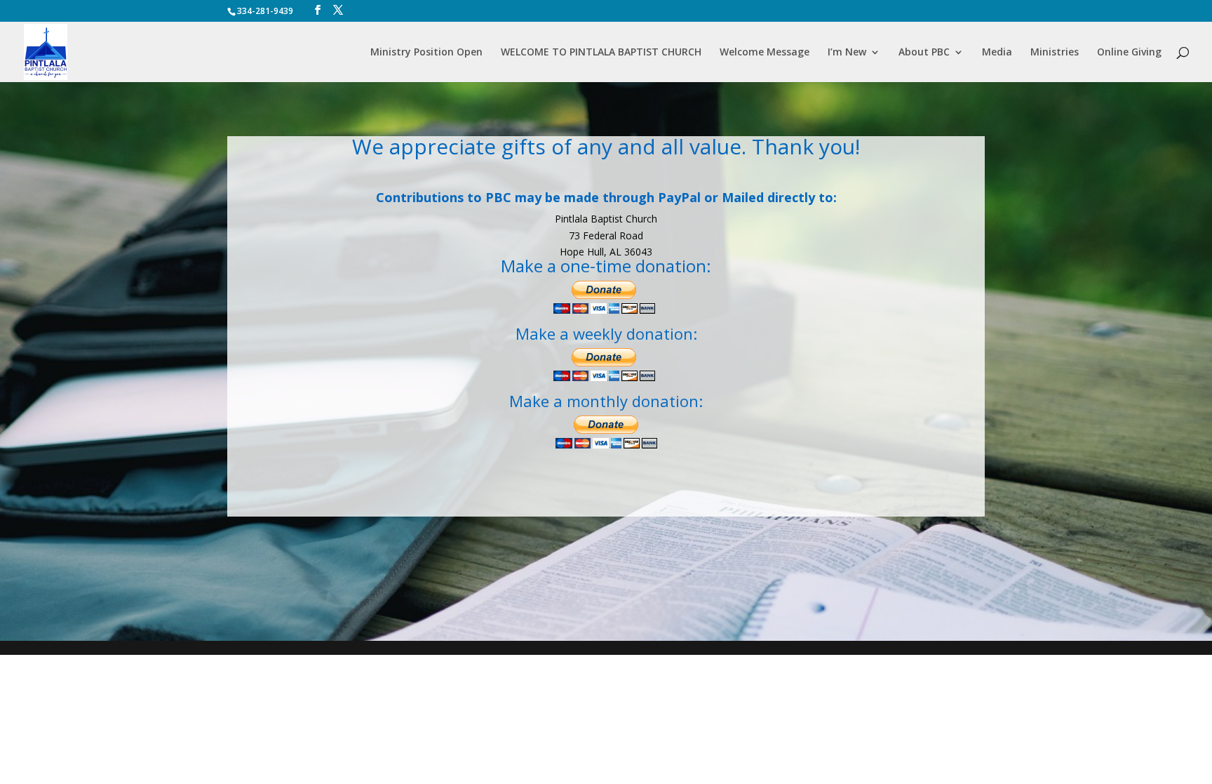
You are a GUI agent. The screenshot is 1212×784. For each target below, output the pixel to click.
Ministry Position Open (426, 52)
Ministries (1054, 52)
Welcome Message (764, 52)
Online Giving (1129, 52)
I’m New (847, 52)
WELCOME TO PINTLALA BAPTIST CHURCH (601, 52)
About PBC (924, 52)
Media (997, 52)
